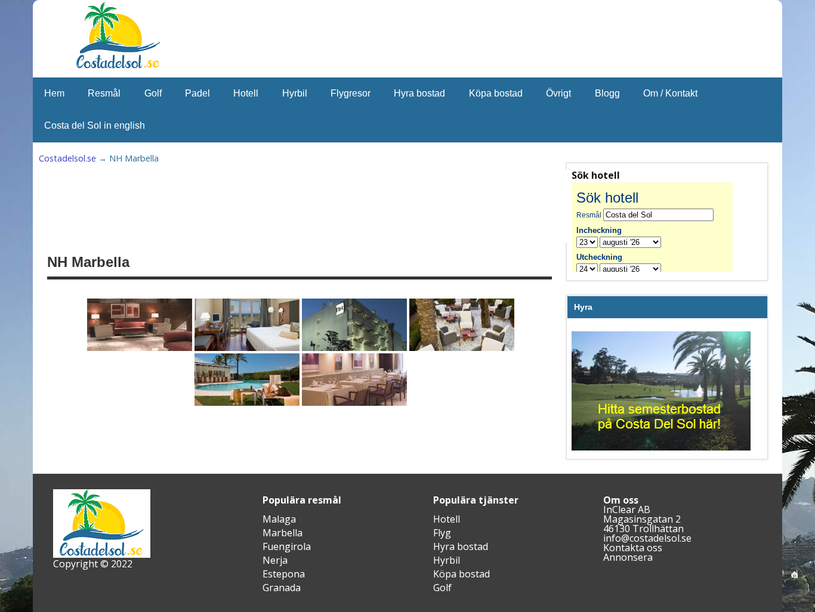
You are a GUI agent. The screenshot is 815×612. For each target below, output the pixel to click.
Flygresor (351, 93)
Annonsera (628, 557)
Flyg (442, 532)
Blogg (607, 93)
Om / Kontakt (670, 93)
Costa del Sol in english (94, 125)
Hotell (245, 93)
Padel (197, 93)
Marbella (282, 532)
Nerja (275, 560)
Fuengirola (287, 546)
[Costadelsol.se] (118, 66)
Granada (282, 587)
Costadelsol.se (67, 158)
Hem (54, 93)
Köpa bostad (496, 93)
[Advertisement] (340, 206)
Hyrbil (294, 93)
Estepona (284, 573)
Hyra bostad (419, 93)
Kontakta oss (632, 547)
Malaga (279, 519)
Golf (153, 93)
